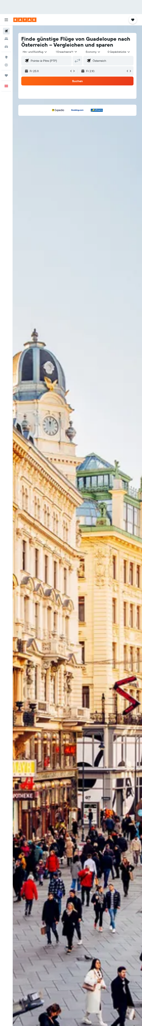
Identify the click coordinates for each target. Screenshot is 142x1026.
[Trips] (6, 75)
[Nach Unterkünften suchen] (6, 39)
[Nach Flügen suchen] (6, 31)
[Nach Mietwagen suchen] (6, 46)
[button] (6, 20)
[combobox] (93, 52)
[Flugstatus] (6, 65)
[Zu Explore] (6, 57)
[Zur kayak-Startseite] (24, 20)
